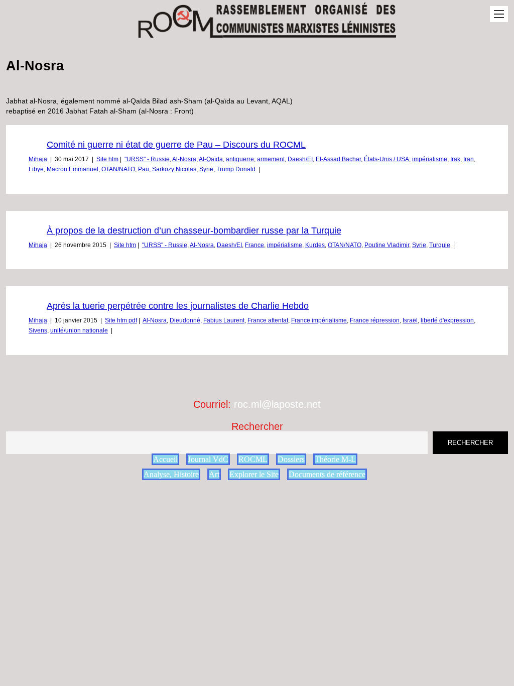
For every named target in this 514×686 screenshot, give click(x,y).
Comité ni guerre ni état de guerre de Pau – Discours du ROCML (176, 145)
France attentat (267, 320)
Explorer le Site (254, 474)
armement (271, 159)
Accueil (165, 459)
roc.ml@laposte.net (277, 404)
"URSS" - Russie (147, 159)
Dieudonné (185, 320)
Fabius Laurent (223, 320)
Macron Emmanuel (72, 169)
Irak (455, 159)
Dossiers (291, 459)
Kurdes (315, 245)
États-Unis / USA (386, 159)
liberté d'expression (447, 320)
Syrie (206, 169)
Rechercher (257, 426)
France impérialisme (319, 320)
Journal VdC (208, 459)
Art (214, 474)
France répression (375, 320)
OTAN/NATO (118, 169)
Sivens (38, 330)
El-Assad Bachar (338, 159)
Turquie (439, 245)
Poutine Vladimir (386, 245)
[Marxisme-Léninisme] (266, 32)
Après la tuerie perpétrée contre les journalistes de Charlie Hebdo (178, 306)
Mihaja (38, 159)
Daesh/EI (300, 159)
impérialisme (429, 159)
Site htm (107, 159)
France (254, 245)
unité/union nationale (79, 330)
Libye (36, 169)
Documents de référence (327, 474)
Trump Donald (235, 169)
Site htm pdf (121, 320)
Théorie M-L (335, 459)
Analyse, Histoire (171, 474)
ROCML (253, 459)
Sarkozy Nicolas (174, 169)
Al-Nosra (184, 159)
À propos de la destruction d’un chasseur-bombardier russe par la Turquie (194, 230)
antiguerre (240, 159)
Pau (143, 169)
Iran (468, 159)
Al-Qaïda (211, 159)
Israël (410, 320)
